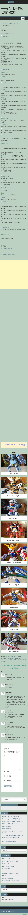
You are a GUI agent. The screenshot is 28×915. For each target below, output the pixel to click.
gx (14, 658)
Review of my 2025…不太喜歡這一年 (11, 816)
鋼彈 (4, 661)
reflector (3, 660)
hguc (20, 658)
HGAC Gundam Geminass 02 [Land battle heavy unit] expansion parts (12, 840)
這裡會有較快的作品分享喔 (9, 805)
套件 (12, 660)
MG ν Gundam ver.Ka (7, 876)
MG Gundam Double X (6, 248)
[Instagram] (9, 2)
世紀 (7, 660)
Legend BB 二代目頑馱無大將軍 (10, 873)
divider (2, 658)
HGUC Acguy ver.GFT (14, 518)
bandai (21, 656)
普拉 (15, 660)
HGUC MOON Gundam (8, 871)
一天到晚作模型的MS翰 (12, 10)
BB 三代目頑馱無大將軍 (8, 866)
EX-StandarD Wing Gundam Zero (14, 562)
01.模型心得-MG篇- (13, 23)
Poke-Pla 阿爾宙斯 (6, 826)
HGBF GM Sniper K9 (14, 668)
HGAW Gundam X (6, 252)
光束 (10, 660)
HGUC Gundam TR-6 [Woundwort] (10, 880)
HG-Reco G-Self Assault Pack (14, 540)
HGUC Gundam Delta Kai (14, 651)
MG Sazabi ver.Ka (6, 868)
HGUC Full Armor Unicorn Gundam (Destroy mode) (14, 666)
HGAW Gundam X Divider (8, 254)
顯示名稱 (6, 771)
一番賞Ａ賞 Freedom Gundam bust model (12, 835)
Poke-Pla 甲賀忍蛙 (6, 828)
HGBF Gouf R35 (6, 863)
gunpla (11, 658)
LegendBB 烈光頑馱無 (7, 878)
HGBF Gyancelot (14, 607)
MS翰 (6, 33)
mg (22, 658)
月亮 (18, 660)
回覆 (6, 681)
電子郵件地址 (8, 776)
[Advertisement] (14, 274)
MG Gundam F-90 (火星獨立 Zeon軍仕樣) (12, 821)
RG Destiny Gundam (14, 629)
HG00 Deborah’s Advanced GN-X (10, 837)
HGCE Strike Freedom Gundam (10, 861)
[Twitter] (11, 2)
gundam (7, 658)
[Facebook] (13, 2)
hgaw (16, 658)
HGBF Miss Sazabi (14, 473)
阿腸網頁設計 (25, 914)
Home (4, 23)
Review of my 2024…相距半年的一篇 (11, 819)
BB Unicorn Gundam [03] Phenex (14, 496)
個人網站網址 (7, 780)
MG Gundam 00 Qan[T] (14, 585)
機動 (24, 660)
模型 (21, 660)
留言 (5, 755)
